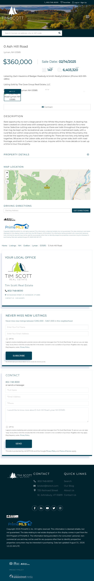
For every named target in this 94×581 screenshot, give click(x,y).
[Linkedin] (41, 508)
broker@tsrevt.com (47, 486)
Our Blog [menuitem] (69, 486)
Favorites (66, 2)
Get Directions (81, 210)
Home (4, 245)
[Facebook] (34, 508)
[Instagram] (60, 508)
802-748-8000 (52, 2)
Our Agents (19, 298)
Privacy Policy (24, 347)
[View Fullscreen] (7, 182)
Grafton (26, 245)
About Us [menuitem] (69, 490)
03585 (43, 245)
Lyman (35, 245)
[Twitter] (53, 508)
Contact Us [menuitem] (70, 495)
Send (19, 443)
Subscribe (19, 356)
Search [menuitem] (68, 481)
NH (19, 245)
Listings (12, 245)
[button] (59, 33)
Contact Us (9, 298)
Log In (76, 2)
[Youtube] (47, 508)
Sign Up (84, 2)
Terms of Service (65, 451)
